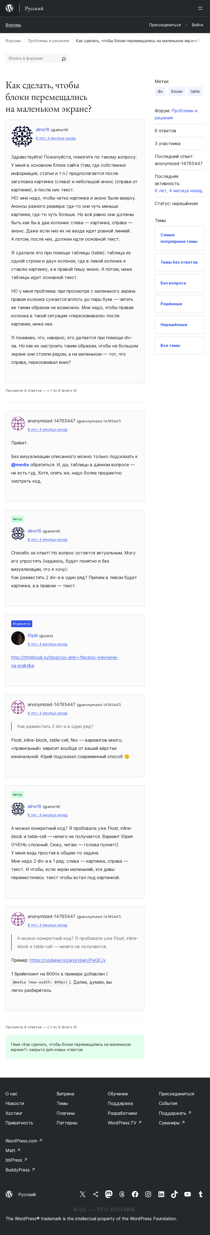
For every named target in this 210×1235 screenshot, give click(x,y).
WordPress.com (24, 1141)
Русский (27, 1194)
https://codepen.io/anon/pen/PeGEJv (68, 960)
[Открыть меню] (201, 8)
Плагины (66, 1113)
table (195, 91)
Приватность (19, 1122)
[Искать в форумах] (64, 58)
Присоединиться (176, 1093)
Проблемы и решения (48, 40)
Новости (14, 1103)
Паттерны (67, 1122)
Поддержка (120, 1103)
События (168, 1103)
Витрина (65, 1093)
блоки (176, 91)
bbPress (16, 1160)
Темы (62, 1103)
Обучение (118, 1093)
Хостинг (14, 1113)
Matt (13, 1150)
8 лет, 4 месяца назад (55, 138)
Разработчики (122, 1113)
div (160, 91)
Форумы (13, 24)
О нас (11, 1093)
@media (20, 464)
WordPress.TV (125, 1122)
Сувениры (172, 1122)
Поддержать (175, 1113)
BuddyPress (20, 1170)
